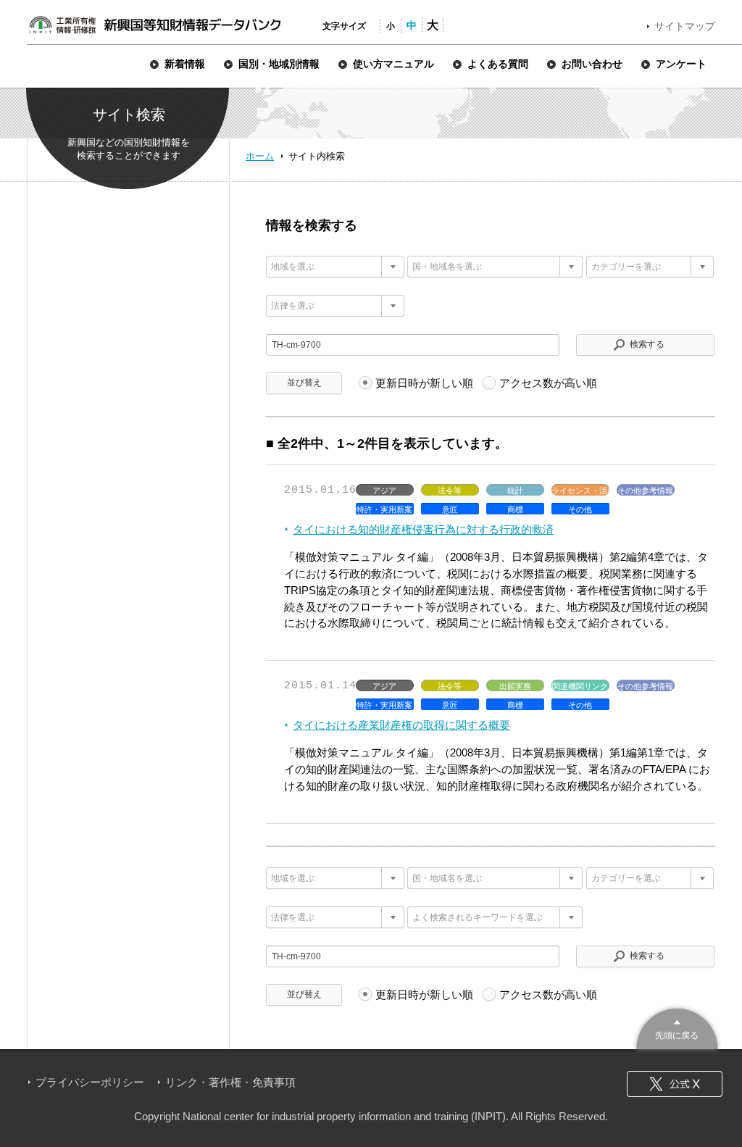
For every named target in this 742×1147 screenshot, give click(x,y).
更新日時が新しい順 (424, 383)
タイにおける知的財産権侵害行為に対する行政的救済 (423, 529)
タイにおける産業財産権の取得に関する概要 (401, 725)
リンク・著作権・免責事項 (230, 1082)
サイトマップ (684, 26)
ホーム (260, 156)
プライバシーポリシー (90, 1082)
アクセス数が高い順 (548, 383)
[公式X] (674, 1084)
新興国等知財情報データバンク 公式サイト (154, 24)
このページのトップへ (677, 1027)
